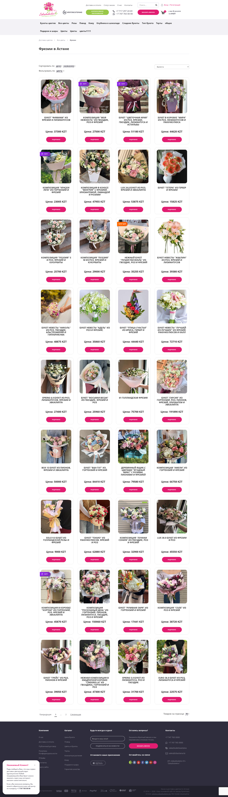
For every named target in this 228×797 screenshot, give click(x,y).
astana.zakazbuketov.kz (161, 794)
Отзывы (42, 758)
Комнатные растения (73, 755)
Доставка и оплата (93, 5)
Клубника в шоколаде (108, 23)
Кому (91, 23)
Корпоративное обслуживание (97, 12)
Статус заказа (109, 5)
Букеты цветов (48, 23)
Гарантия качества (72, 769)
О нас (119, 5)
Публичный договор (47, 746)
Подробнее (56, 139)
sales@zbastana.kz (177, 753)
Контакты (128, 5)
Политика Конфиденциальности (48, 752)
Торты (159, 23)
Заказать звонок (148, 12)
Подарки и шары (49, 31)
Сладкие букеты (130, 23)
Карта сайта (43, 767)
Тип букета (147, 23)
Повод (82, 23)
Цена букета (70, 737)
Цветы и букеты (71, 746)
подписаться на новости (107, 746)
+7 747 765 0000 (172, 737)
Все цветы (63, 23)
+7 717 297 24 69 (124, 11)
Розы (74, 23)
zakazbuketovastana (178, 748)
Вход (166, 5)
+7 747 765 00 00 (124, 13)
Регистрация (175, 5)
